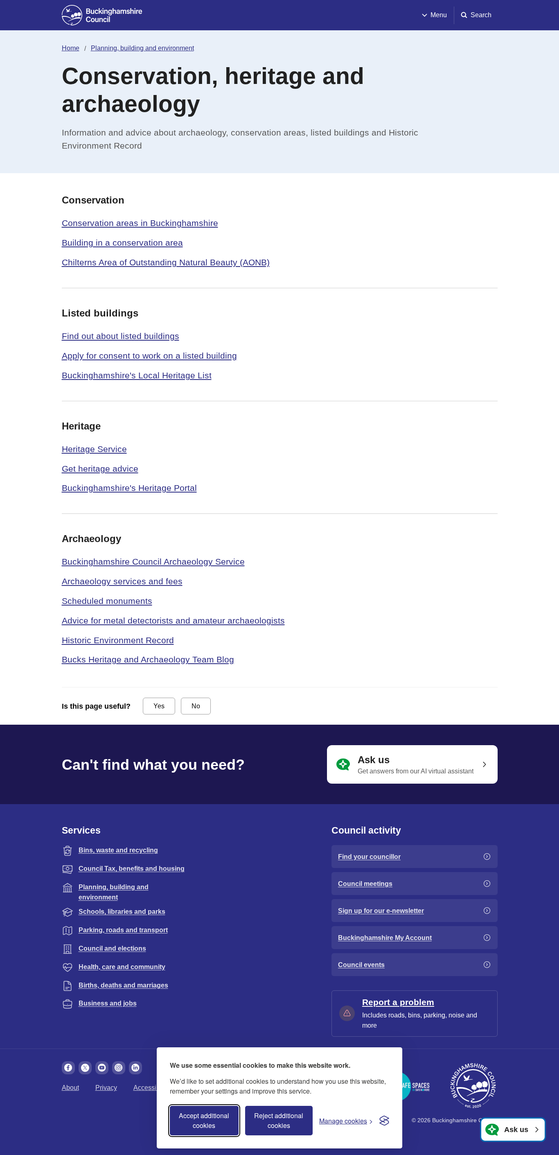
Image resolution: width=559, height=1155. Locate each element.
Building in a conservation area (122, 242)
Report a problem (398, 1002)
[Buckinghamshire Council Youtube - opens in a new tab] (101, 1067)
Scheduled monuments (107, 601)
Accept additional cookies (204, 1120)
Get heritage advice (100, 468)
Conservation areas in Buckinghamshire (140, 223)
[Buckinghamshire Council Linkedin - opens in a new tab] (135, 1067)
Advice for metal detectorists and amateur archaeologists (173, 620)
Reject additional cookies (278, 1120)
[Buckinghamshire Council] (102, 15)
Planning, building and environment (142, 48)
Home (70, 48)
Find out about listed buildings (120, 336)
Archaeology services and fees (122, 581)
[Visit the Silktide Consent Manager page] (384, 1121)
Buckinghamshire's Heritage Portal (129, 488)
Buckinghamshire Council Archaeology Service (153, 561)
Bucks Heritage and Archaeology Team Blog (148, 659)
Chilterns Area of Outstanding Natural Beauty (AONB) (166, 262)
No (196, 706)
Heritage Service (94, 449)
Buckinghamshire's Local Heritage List (137, 375)
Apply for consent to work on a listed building (149, 355)
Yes (159, 706)
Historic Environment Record (118, 640)
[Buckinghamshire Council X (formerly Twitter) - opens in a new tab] (85, 1067)
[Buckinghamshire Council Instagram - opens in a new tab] (118, 1067)
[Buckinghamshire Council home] (473, 1085)
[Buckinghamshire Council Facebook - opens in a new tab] (68, 1067)
